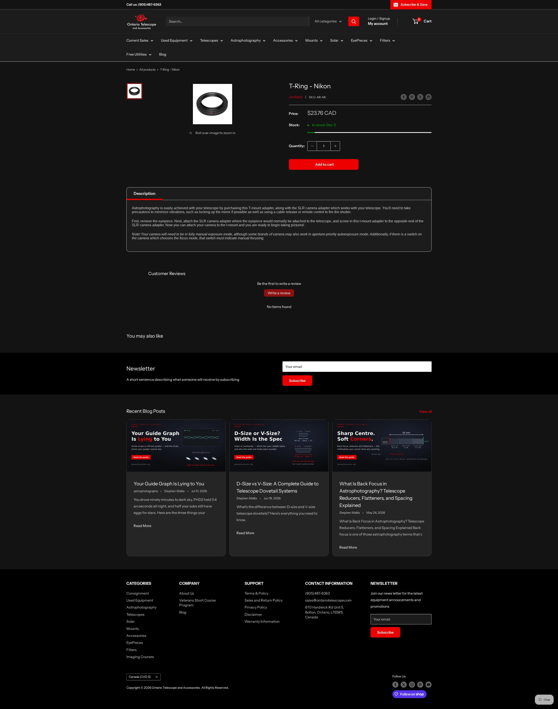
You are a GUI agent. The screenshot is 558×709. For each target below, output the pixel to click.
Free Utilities (136, 54)
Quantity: (297, 146)
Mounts (311, 40)
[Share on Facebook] (404, 97)
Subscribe (297, 380)
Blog (162, 54)
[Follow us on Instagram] (412, 685)
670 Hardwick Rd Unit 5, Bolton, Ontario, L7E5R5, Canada (324, 612)
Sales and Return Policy (263, 600)
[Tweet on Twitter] (420, 97)
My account (378, 23)
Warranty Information (262, 621)
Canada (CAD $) (140, 676)
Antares (296, 97)
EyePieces (359, 40)
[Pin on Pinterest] (412, 97)
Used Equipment (174, 40)
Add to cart (324, 164)
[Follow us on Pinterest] (420, 685)
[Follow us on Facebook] (395, 685)
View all (425, 411)
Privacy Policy (256, 607)
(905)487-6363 (317, 593)
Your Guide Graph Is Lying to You (169, 484)
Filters (385, 40)
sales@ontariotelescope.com (328, 600)
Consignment (137, 593)
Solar (334, 40)
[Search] (353, 21)
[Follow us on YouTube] (428, 685)
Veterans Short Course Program (197, 602)
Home (130, 69)
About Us (186, 593)
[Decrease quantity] (312, 146)
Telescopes (209, 40)
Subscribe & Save (414, 4)
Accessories (283, 40)
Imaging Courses (140, 657)
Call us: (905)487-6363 (143, 4)
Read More (142, 526)
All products (147, 69)
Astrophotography (246, 40)
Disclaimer (253, 614)
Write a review (279, 293)
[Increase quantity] (335, 146)
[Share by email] (428, 97)
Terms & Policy (256, 593)
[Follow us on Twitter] (404, 685)
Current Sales (137, 40)
